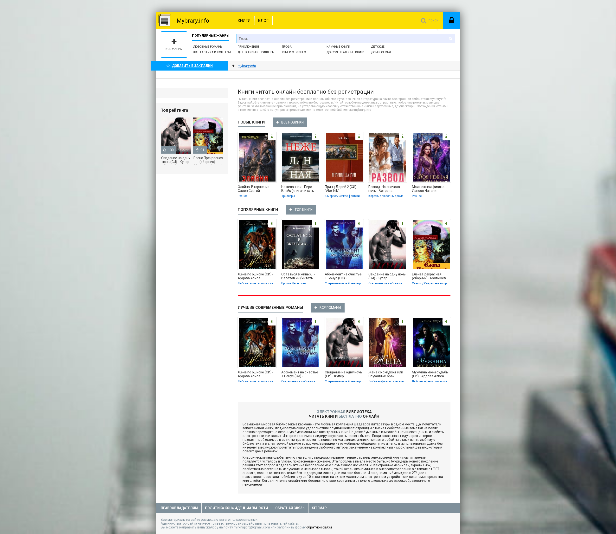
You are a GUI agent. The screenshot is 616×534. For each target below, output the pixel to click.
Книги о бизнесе (295, 52)
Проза (287, 46)
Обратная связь (290, 508)
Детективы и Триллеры (256, 52)
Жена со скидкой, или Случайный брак (385, 374)
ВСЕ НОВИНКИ (292, 122)
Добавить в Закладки (192, 66)
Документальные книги (345, 52)
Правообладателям (179, 508)
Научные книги (338, 46)
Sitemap (319, 508)
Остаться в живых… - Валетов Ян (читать (298, 276)
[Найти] (450, 38)
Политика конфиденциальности (236, 508)
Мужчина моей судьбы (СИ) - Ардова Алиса (430, 374)
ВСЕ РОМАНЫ (330, 308)
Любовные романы (208, 46)
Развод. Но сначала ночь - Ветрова (384, 189)
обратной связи (319, 527)
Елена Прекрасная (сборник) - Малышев (429, 276)
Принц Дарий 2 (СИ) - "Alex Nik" (341, 189)
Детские (378, 46)
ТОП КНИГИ (304, 210)
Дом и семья (381, 52)
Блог (263, 20)
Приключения (248, 46)
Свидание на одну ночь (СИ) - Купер (387, 276)
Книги (244, 20)
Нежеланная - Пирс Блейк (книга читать (297, 189)
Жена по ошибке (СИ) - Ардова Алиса (255, 276)
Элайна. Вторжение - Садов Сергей (254, 189)
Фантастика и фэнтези (212, 52)
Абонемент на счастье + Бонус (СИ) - (343, 276)
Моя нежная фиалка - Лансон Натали (429, 189)
